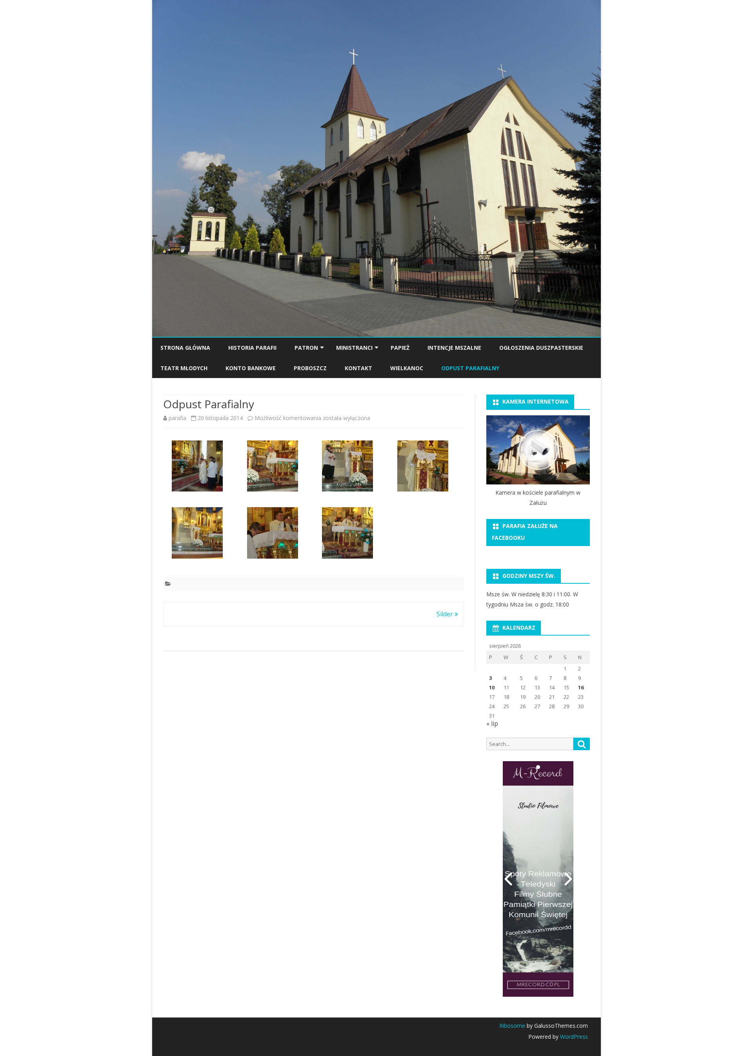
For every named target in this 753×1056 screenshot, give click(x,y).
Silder (446, 614)
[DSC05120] (347, 467)
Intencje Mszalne (454, 347)
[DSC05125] (347, 534)
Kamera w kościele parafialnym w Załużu (537, 497)
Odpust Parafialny (470, 368)
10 (492, 687)
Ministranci (354, 347)
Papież (400, 347)
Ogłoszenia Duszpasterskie (541, 347)
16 (581, 687)
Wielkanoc (406, 368)
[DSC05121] (423, 467)
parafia (177, 418)
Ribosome (512, 1025)
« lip (492, 723)
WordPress (573, 1036)
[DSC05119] (273, 467)
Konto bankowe (251, 368)
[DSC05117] (197, 467)
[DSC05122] (197, 534)
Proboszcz (310, 368)
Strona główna (185, 347)
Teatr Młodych (183, 368)
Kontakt (358, 368)
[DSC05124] (273, 534)
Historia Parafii (252, 347)
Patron (306, 347)
